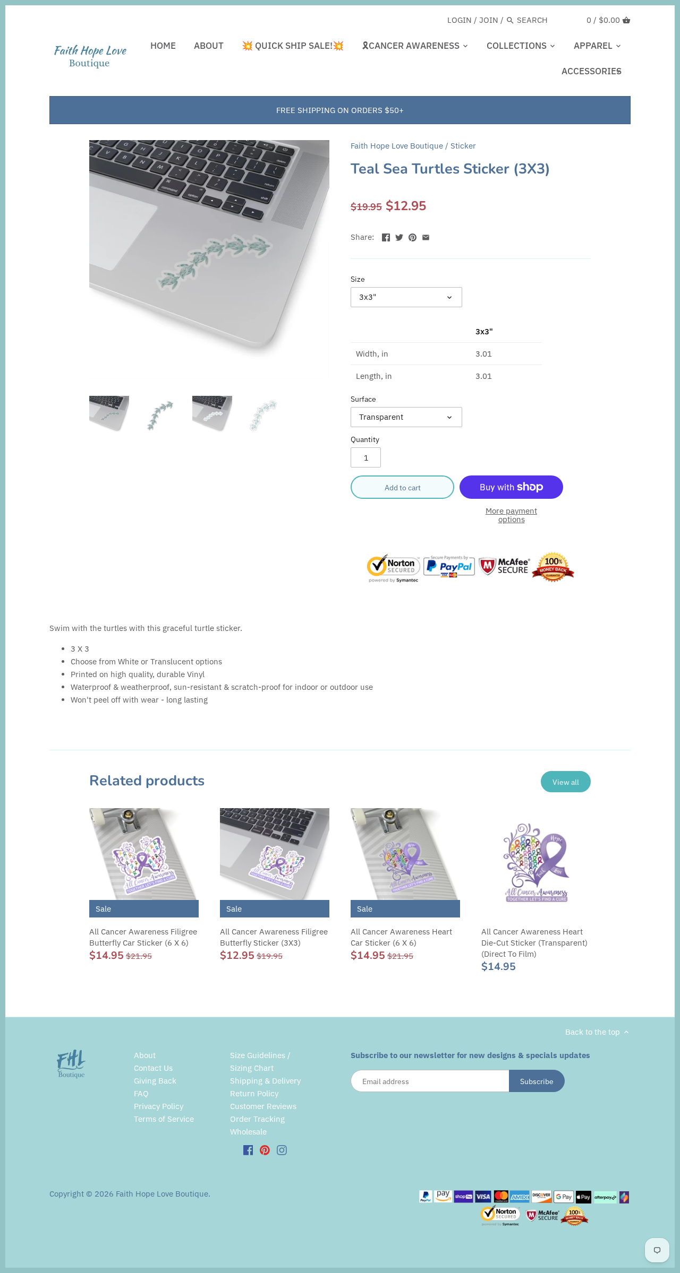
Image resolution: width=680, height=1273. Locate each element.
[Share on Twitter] (399, 236)
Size (358, 279)
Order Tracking (257, 1119)
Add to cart (403, 487)
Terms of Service (164, 1119)
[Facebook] (248, 1149)
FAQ (141, 1093)
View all (565, 782)
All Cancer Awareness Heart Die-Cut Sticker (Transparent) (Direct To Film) (534, 942)
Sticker (463, 146)
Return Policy (254, 1093)
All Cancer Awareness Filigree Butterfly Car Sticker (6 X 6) (143, 937)
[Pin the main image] (412, 236)
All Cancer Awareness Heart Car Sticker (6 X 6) (401, 937)
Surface (363, 399)
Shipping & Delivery (265, 1081)
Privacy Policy (158, 1106)
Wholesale (248, 1132)
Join (488, 20)
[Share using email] (426, 236)
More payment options (511, 515)
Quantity (365, 439)
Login (459, 20)
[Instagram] (282, 1149)
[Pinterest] (265, 1149)
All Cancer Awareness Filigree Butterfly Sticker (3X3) (274, 937)
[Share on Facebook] (386, 236)
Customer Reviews (263, 1106)
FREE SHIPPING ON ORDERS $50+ (340, 110)
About (145, 1055)
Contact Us (153, 1068)
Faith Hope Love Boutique (397, 146)
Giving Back (155, 1081)
